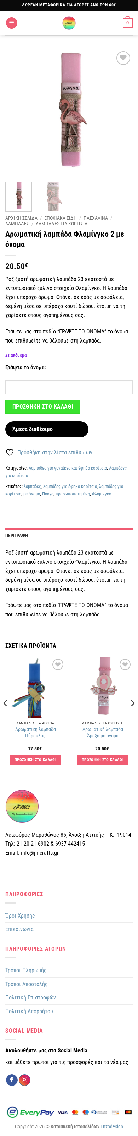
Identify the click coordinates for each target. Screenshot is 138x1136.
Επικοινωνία (19, 929)
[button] (11, 23)
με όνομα (31, 493)
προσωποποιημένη (73, 493)
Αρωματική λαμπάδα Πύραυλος (35, 732)
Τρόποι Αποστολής (26, 984)
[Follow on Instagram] (24, 1080)
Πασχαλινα (96, 218)
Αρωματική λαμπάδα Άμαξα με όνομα (102, 732)
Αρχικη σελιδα (21, 218)
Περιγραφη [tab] (16, 535)
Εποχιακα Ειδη (60, 218)
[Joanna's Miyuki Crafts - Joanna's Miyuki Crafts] (69, 23)
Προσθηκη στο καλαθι (42, 407)
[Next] (121, 113)
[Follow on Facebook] (12, 1080)
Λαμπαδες (17, 223)
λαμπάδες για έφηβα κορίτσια (70, 486)
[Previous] (16, 113)
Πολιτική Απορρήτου (29, 1011)
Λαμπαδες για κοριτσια (61, 223)
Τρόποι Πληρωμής (26, 970)
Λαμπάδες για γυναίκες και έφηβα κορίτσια (68, 468)
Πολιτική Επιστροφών (30, 997)
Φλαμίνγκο (101, 493)
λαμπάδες (32, 486)
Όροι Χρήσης (20, 915)
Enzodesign (111, 1127)
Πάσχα (47, 493)
